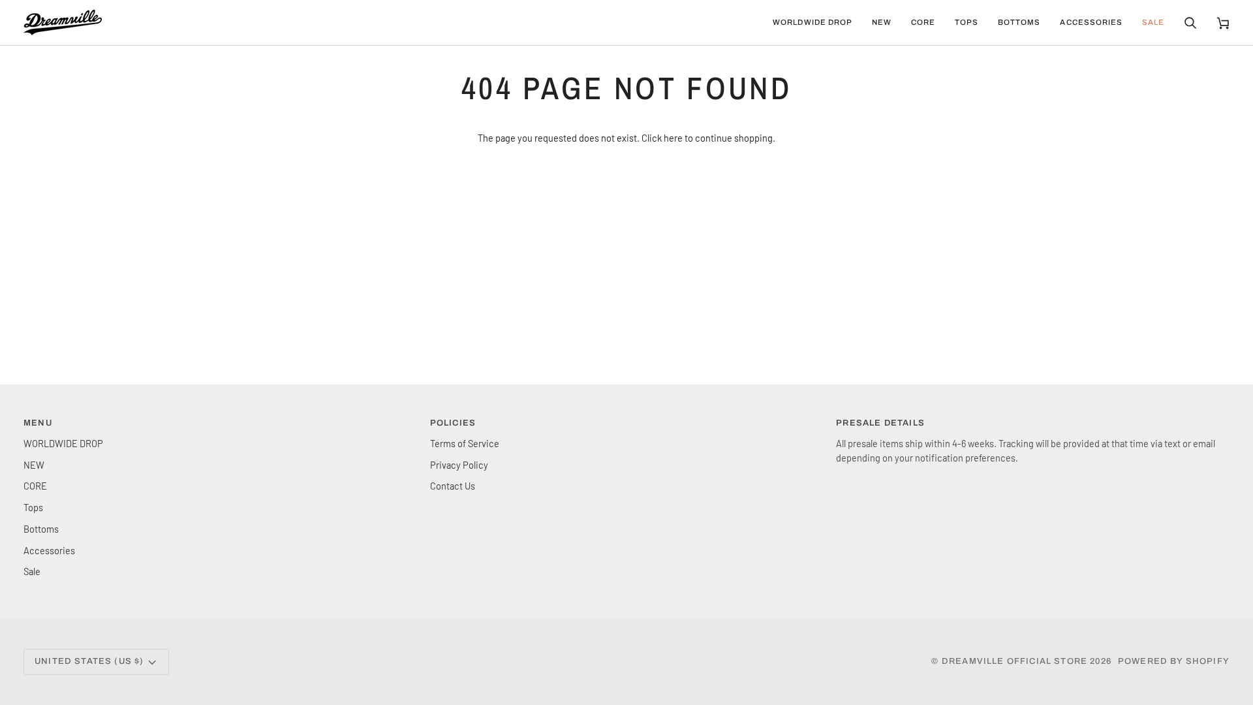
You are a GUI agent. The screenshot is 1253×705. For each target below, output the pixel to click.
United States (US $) (89, 661)
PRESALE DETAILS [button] (880, 423)
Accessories (49, 550)
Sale (31, 571)
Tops (33, 507)
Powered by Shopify (1174, 661)
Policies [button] (453, 423)
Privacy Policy (459, 465)
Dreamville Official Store (1014, 661)
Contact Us (452, 486)
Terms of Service (464, 443)
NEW (33, 465)
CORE (35, 486)
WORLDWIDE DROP (63, 443)
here (673, 138)
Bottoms (41, 529)
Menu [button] (37, 423)
